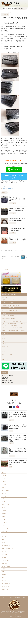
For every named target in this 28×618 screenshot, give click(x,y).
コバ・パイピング (5, 186)
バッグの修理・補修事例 (9, 318)
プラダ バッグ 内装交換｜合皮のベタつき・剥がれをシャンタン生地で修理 (18, 462)
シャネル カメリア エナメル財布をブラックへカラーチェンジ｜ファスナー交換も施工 (18, 426)
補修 (9, 188)
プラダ (4, 351)
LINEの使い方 (6, 297)
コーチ (4, 343)
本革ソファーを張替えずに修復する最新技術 (14, 330)
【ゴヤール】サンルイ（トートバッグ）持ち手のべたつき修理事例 (17, 198)
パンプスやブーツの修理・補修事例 (12, 321)
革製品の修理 (5, 313)
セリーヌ (5, 349)
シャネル (5, 346)
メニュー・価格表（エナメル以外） (11, 307)
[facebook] (14, 406)
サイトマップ (5, 597)
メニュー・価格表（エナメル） (10, 310)
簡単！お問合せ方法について (14, 177)
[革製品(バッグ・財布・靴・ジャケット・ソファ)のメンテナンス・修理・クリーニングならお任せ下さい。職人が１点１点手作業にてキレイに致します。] (11, 3)
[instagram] (17, 406)
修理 (6, 188)
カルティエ (6, 338)
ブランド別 (5, 333)
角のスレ (12, 188)
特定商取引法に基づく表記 (20, 597)
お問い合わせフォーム (8, 300)
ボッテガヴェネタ (7, 354)
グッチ (4, 341)
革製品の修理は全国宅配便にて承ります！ (13, 305)
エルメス (5, 335)
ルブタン (5, 359)
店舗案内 (11, 597)
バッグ (3, 188)
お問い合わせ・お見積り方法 (9, 294)
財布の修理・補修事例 (8, 315)
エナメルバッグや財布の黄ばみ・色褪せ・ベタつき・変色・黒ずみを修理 (14, 324)
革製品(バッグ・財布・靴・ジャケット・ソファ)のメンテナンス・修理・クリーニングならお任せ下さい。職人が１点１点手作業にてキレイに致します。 (14, 613)
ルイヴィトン (6, 357)
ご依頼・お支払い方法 (7, 302)
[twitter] (10, 407)
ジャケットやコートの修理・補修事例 (12, 328)
